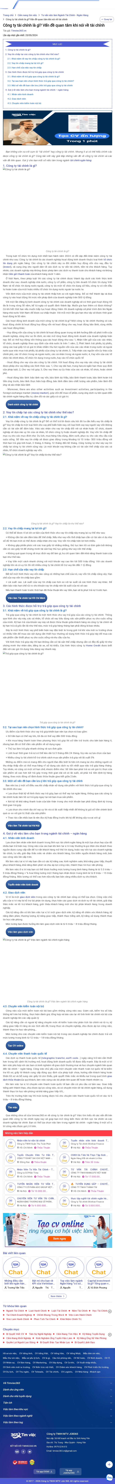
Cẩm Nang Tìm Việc (67, 1334)
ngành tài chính (15, 1310)
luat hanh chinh (37, 1310)
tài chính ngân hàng (80, 160)
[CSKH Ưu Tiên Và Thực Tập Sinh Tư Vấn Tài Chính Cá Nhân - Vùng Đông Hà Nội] (64, 1158)
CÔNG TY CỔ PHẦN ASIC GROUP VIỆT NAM (34, 1187)
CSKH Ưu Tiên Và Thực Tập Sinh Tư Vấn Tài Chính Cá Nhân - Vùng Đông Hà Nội (90, 1155)
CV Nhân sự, (9, 1362)
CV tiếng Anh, (26, 1353)
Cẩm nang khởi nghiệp (18, 1338)
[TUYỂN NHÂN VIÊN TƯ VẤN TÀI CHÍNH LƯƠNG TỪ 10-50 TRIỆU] (11, 1187)
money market (40, 392)
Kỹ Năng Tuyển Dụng (93, 1334)
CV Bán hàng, (24, 1362)
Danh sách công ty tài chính (23, 404)
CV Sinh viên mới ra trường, (16, 1367)
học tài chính (99, 1310)
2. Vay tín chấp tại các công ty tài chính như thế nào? (32, 54)
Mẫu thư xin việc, (11, 1358)
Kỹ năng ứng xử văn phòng (91, 1338)
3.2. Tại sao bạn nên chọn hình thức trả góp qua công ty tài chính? (40, 81)
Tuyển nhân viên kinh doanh (23, 884)
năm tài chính (79, 1310)
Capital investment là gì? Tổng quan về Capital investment (99, 1282)
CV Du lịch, (8, 1372)
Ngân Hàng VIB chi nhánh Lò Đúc (86, 1158)
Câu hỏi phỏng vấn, (62, 1358)
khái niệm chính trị (70, 1319)
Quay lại (107, 19)
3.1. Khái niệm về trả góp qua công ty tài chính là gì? (33, 76)
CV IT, (107, 1358)
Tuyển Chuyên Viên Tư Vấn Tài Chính (36, 1155)
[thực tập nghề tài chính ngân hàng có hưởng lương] (64, 1202)
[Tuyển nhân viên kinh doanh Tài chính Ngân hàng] (64, 1144)
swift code (72, 1058)
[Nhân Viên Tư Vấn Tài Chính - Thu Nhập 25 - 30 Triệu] (11, 1173)
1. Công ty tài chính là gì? (18, 49)
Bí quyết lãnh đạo (84, 1342)
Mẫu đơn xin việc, (91, 1353)
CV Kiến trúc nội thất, (43, 1367)
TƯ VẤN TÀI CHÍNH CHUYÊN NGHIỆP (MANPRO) (90, 1169)
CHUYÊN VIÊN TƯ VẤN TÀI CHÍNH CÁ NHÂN (36, 1198)
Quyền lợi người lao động (20, 1342)
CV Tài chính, (52, 1372)
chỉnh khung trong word (50, 1315)
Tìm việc (12, 1107)
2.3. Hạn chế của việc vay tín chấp (24, 67)
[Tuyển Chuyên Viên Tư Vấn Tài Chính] (11, 1158)
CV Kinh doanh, (95, 1358)
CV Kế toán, (79, 1358)
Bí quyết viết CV (15, 1334)
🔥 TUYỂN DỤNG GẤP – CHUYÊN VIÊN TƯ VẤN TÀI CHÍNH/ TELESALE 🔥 (90, 1184)
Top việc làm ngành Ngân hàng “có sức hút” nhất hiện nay (71, 1282)
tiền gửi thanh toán (19, 274)
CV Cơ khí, (70, 1362)
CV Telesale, (37, 1372)
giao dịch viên (27, 896)
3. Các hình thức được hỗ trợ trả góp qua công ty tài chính (34, 72)
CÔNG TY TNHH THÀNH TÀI (84, 1187)
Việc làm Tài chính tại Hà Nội (24, 825)
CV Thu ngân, (22, 1372)
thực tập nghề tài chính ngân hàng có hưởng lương (90, 1198)
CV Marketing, (40, 1362)
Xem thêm (56, 1296)
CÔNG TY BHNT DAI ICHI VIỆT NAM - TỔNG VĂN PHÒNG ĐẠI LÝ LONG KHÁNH (36, 1158)
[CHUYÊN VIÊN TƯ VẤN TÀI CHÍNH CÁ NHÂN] (11, 1202)
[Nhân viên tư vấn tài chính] (11, 1144)
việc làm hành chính (80, 1315)
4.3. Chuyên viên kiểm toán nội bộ (24, 103)
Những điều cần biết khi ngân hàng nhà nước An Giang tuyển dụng (15, 1282)
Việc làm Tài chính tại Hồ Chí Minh (26, 598)
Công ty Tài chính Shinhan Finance (87, 1144)
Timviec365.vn (18, 30)
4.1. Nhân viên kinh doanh (20, 94)
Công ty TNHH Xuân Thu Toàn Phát (34, 1144)
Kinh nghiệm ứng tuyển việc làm (53, 1338)
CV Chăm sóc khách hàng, (69, 1367)
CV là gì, (46, 1358)
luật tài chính (59, 1310)
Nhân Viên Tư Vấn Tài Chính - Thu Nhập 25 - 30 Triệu (36, 1169)
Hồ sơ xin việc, (10, 1353)
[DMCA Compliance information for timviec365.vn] (32, 1462)
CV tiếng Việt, (42, 1353)
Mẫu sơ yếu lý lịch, (31, 1358)
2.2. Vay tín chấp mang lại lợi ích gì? (25, 63)
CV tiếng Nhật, (73, 1353)
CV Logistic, (67, 1372)
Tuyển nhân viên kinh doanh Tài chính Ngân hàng (90, 1140)
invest (7, 266)
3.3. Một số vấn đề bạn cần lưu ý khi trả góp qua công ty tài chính (40, 85)
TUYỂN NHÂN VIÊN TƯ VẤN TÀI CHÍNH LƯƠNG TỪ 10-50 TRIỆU (36, 1184)
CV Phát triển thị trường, (96, 1367)
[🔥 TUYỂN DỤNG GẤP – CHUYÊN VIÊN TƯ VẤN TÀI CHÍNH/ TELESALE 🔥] (64, 1187)
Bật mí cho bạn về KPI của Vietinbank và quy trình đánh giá (43, 1282)
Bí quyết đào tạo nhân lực (55, 1342)
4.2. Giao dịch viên (16, 98)
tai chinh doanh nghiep (19, 1315)
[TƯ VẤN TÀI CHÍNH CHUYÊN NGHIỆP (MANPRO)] (64, 1173)
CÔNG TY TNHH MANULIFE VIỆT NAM (88, 1173)
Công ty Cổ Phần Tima (27, 1173)
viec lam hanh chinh (17, 1319)
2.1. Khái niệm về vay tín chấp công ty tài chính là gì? (33, 58)
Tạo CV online (15, 1045)
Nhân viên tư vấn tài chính (31, 1140)
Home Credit (93, 645)
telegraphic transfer (53, 1058)
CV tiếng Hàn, (57, 1353)
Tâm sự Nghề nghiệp (39, 1334)
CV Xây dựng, (55, 1362)
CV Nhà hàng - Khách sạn (87, 1372)
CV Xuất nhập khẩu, (86, 1362)
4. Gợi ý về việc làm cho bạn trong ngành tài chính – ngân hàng (36, 90)
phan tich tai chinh (44, 1319)
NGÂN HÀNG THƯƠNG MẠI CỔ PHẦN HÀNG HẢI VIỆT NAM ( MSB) (34, 1202)
